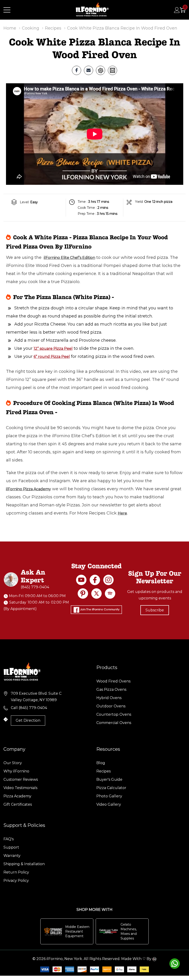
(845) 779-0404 (35, 587)
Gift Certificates (17, 804)
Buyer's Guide (109, 779)
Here (122, 513)
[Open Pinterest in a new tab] (83, 593)
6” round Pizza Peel (52, 356)
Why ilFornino (16, 771)
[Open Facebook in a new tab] (95, 580)
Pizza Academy (17, 796)
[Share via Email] (88, 70)
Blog (100, 763)
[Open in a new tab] (96, 593)
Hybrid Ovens (108, 698)
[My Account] (177, 10)
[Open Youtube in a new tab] (81, 580)
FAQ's (8, 839)
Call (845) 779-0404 (29, 708)
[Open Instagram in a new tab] (108, 580)
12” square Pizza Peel (53, 348)
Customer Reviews (20, 779)
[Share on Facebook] (76, 70)
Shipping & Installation (24, 864)
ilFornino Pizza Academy (28, 489)
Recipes (103, 771)
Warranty (12, 855)
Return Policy (16, 872)
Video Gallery (108, 804)
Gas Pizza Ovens (111, 689)
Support (11, 847)
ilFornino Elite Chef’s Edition (69, 257)
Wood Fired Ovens (113, 681)
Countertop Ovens (113, 714)
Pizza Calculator (111, 788)
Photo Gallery (109, 796)
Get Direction (28, 720)
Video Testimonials (20, 788)
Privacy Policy (16, 880)
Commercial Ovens (113, 723)
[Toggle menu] (6, 9)
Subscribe (154, 610)
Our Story (12, 763)
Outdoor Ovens (110, 706)
